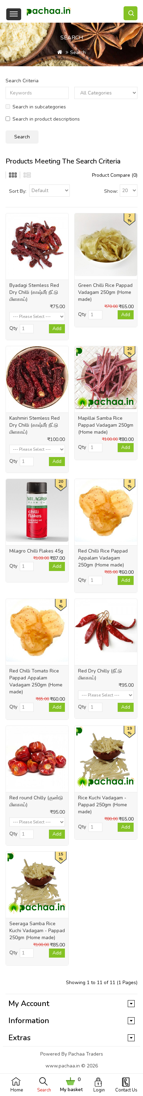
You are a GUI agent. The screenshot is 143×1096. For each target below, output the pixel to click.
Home (16, 1090)
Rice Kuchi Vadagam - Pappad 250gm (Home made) (102, 804)
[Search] (130, 13)
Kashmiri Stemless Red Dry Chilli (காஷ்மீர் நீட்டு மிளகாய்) (34, 425)
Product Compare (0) (114, 175)
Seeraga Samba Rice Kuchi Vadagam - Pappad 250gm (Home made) (37, 930)
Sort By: (17, 191)
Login (99, 1090)
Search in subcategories (39, 107)
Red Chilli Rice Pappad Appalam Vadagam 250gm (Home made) (103, 558)
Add (56, 328)
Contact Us (126, 1090)
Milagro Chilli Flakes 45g (36, 551)
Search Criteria (22, 80)
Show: (111, 191)
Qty (13, 328)
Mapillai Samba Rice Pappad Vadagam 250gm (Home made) (105, 425)
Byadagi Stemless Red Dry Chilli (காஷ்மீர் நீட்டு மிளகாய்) (34, 292)
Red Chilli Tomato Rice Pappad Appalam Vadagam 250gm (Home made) (35, 681)
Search (44, 1090)
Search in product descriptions (46, 119)
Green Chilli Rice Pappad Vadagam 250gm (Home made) (105, 292)
